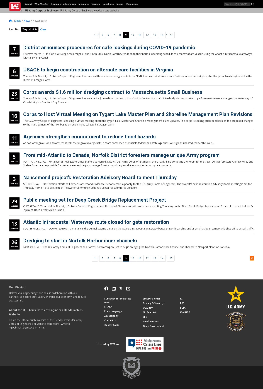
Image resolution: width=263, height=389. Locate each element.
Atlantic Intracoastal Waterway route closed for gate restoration (96, 222)
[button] (252, 4)
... (98, 33)
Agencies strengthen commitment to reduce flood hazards (89, 137)
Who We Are (41, 4)
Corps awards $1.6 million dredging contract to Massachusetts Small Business (112, 92)
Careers (95, 4)
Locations (108, 4)
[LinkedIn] (114, 288)
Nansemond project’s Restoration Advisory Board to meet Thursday (100, 177)
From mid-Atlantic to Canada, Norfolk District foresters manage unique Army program (121, 155)
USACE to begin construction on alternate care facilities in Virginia (98, 70)
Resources (132, 4)
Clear (43, 29)
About (28, 4)
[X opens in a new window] (121, 288)
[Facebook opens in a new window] (106, 288)
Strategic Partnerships (63, 4)
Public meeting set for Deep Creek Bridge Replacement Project (94, 200)
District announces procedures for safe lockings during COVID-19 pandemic (109, 47)
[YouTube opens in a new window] (128, 288)
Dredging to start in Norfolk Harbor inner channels (80, 241)
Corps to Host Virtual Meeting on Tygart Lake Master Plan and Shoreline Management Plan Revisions (137, 114)
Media (119, 4)
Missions (84, 4)
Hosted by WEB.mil (108, 344)
